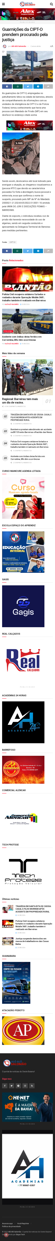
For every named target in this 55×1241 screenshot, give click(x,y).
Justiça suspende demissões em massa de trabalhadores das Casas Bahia (32, 941)
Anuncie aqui (7, 1223)
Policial (8, 289)
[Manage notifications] (6, 1235)
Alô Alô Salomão (18, 46)
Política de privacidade (11, 1226)
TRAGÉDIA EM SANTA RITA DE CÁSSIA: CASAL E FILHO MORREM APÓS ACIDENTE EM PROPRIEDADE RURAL (31, 417)
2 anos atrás (36, 46)
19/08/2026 (25, 343)
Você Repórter (23, 1223)
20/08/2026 (25, 304)
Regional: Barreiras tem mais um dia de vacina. (20, 400)
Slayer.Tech (20, 1235)
